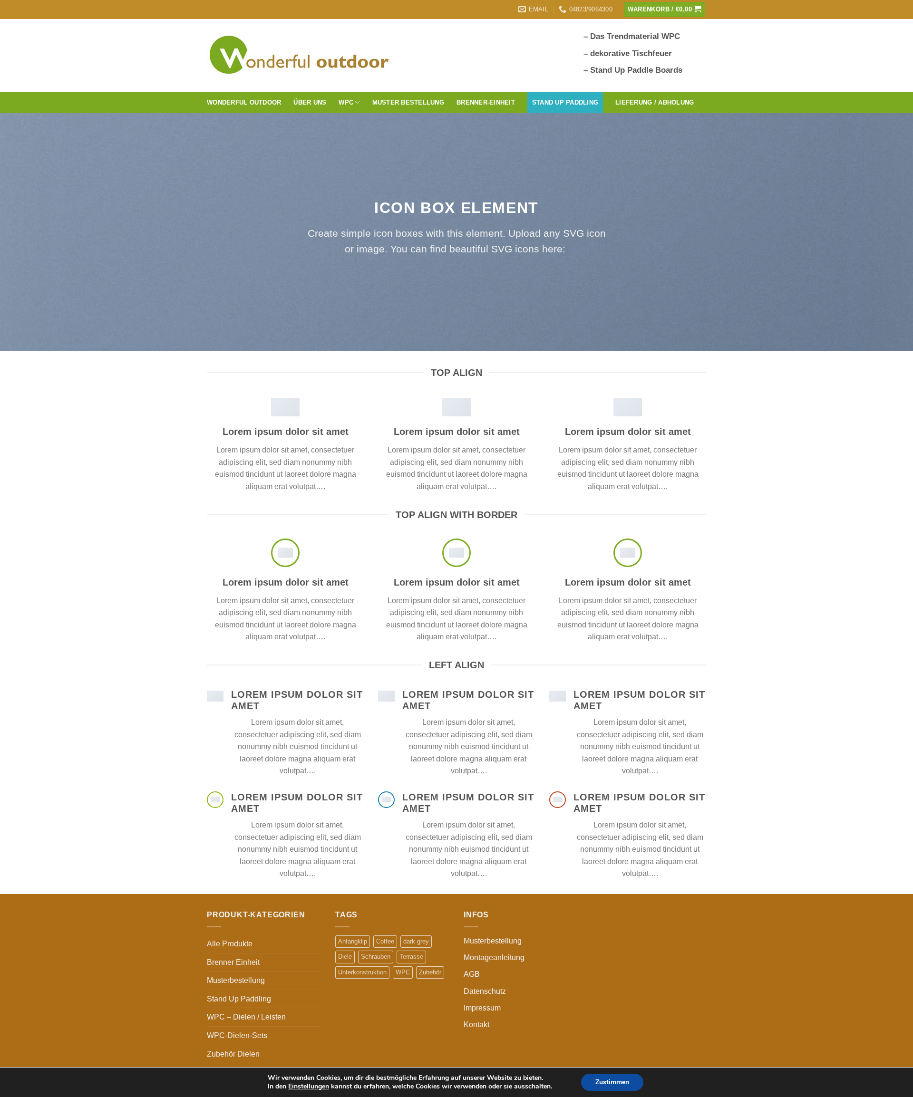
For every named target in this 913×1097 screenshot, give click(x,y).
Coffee (385, 941)
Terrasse (411, 956)
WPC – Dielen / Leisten (246, 1017)
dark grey (416, 941)
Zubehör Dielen (233, 1054)
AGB (472, 974)
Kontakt (476, 1024)
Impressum (482, 1008)
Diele (345, 956)
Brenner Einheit (233, 962)
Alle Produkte (230, 944)
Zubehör (430, 972)
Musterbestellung (236, 980)
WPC (403, 972)
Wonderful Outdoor (244, 102)
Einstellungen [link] (308, 1086)
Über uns (309, 102)
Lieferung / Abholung (654, 102)
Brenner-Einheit (485, 102)
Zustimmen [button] (612, 1082)
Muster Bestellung (408, 102)
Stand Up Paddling (239, 999)
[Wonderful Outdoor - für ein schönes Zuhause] (301, 56)
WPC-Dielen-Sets (237, 1035)
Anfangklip (352, 941)
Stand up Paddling (565, 102)
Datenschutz (485, 991)
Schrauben (375, 956)
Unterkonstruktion (362, 972)
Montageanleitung (494, 957)
